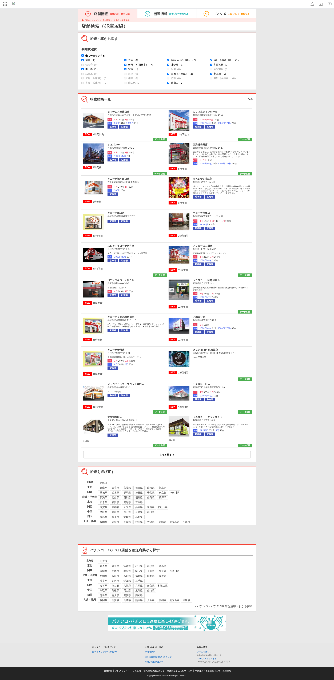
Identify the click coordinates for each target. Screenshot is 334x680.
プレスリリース (122, 671)
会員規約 (136, 671)
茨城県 (103, 492)
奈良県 (150, 507)
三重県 (139, 502)
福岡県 (103, 521)
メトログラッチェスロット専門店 (126, 384)
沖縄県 (186, 521)
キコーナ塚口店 (116, 212)
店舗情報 (106, 20)
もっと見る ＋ (167, 454)
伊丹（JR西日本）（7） (141, 64)
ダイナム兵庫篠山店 (118, 111)
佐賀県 (115, 521)
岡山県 (127, 512)
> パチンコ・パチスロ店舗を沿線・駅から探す (224, 606)
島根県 (115, 512)
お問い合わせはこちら (155, 662)
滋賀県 (103, 507)
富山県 (115, 497)
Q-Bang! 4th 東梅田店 (205, 349)
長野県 (162, 497)
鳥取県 (103, 512)
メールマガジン (204, 652)
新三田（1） (220, 73)
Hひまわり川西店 (202, 178)
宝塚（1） (133, 69)
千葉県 (150, 492)
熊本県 (139, 521)
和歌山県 (163, 507)
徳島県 (103, 517)
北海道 (103, 482)
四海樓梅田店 (200, 144)
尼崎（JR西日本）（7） (184, 60)
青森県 (103, 487)
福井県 (139, 497)
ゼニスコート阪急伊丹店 (206, 280)
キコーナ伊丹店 (116, 349)
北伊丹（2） (178, 64)
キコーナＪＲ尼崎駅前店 (121, 316)
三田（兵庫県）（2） (182, 73)
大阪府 (127, 507)
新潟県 (103, 497)
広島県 (139, 512)
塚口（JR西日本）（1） (227, 60)
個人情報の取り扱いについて (158, 657)
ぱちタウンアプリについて (104, 652)
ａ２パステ (114, 144)
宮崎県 (162, 521)
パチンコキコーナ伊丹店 (121, 280)
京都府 (115, 507)
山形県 (150, 487)
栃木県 (115, 492)
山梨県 (150, 497)
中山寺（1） (92, 69)
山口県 (150, 512)
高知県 (139, 517)
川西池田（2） (222, 64)
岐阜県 (103, 502)
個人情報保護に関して (154, 671)
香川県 (115, 517)
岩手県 (115, 487)
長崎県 (127, 521)
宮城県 (127, 487)
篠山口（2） (178, 82)
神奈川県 (174, 492)
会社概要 (108, 671)
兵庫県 (139, 507)
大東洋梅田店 (115, 417)
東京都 (162, 492)
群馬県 (127, 492)
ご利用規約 (150, 652)
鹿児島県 (174, 521)
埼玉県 (139, 492)
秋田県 (139, 487)
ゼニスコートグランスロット (209, 417)
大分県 (150, 521)
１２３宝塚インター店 (205, 111)
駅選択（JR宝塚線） (122, 20)
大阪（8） (133, 60)
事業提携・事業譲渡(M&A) (207, 671)
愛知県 (127, 502)
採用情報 (226, 671)
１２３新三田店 (201, 384)
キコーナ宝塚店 (201, 212)
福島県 (162, 487)
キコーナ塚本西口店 (118, 178)
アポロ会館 (199, 316)
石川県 (127, 497)
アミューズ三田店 (202, 245)
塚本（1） (91, 60)
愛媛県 (127, 517)
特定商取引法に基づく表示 (179, 671)
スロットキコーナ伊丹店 (121, 245)
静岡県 (115, 502)
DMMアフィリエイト (207, 658)
